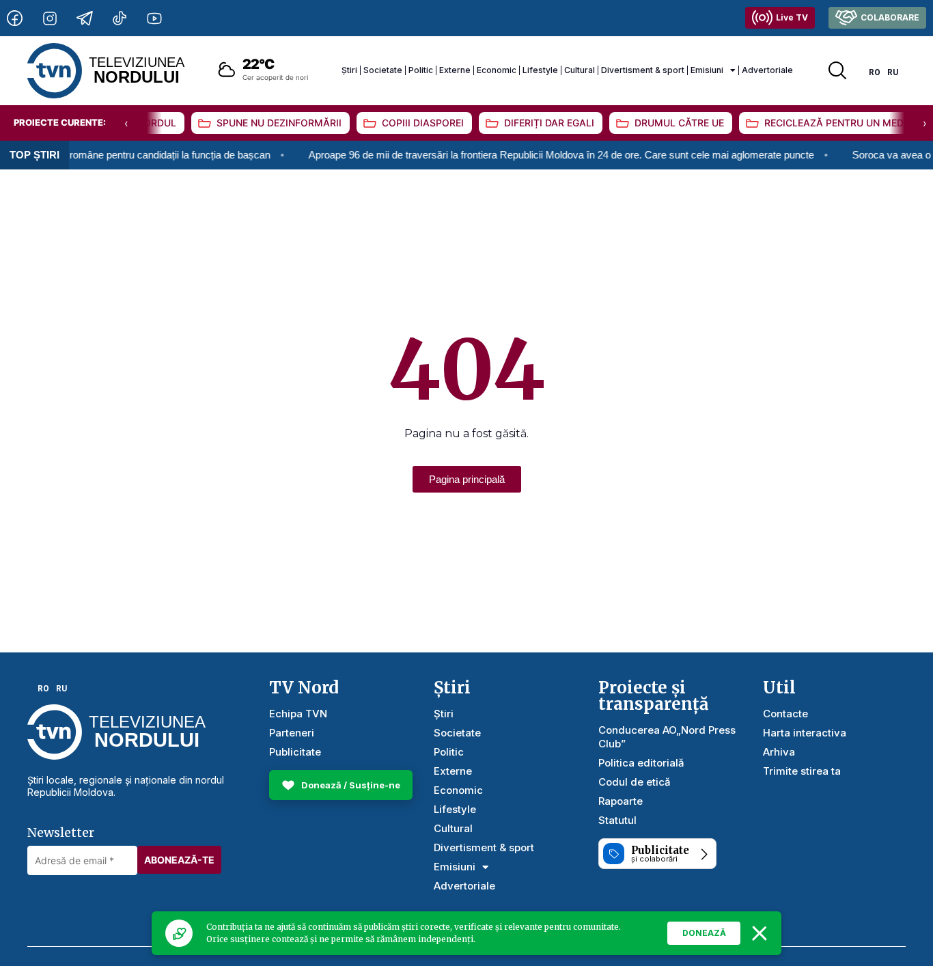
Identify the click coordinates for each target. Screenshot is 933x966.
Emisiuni (707, 70)
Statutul (617, 820)
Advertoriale (767, 70)
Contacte (785, 713)
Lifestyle (540, 70)
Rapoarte (620, 801)
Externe (455, 70)
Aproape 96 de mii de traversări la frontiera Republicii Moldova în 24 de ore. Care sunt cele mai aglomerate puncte (543, 155)
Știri (349, 70)
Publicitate (295, 751)
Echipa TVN (298, 713)
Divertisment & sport (642, 70)
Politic (420, 70)
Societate (382, 70)
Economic (496, 70)
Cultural (579, 70)
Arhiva (779, 751)
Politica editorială (641, 762)
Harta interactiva (804, 732)
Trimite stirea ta (802, 770)
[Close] (759, 933)
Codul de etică (634, 781)
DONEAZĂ (704, 933)
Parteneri (291, 732)
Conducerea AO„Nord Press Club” (667, 736)
